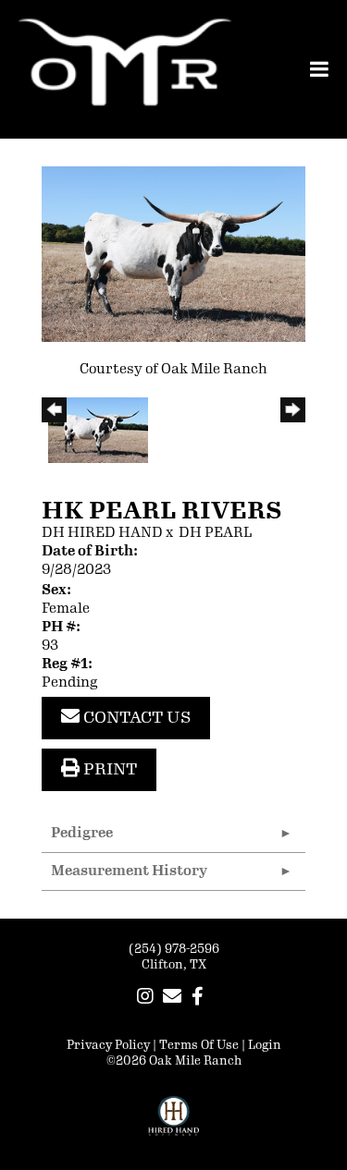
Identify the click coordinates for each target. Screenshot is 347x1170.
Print (108, 769)
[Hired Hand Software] (173, 1124)
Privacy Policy (108, 1045)
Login (264, 1045)
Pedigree (82, 833)
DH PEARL (215, 533)
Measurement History (129, 871)
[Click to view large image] (173, 254)
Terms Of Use (199, 1045)
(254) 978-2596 (174, 949)
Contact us (135, 717)
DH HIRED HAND (102, 533)
